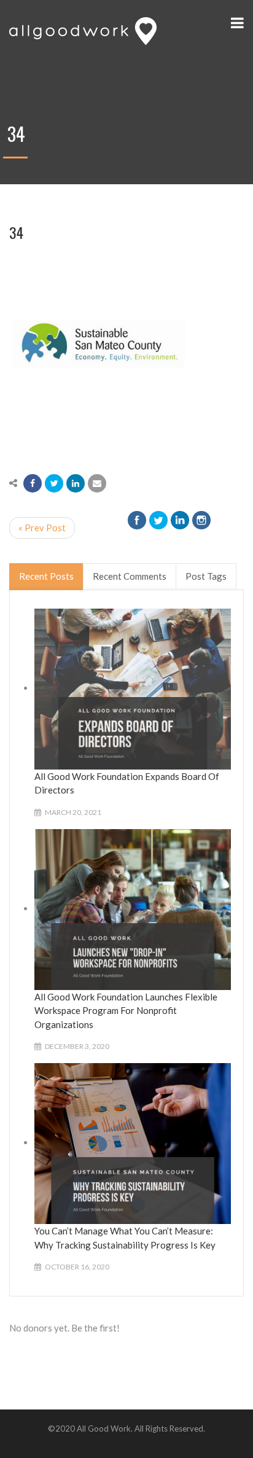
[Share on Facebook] (32, 483)
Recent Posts (46, 576)
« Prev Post (42, 527)
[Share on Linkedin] (75, 483)
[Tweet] (54, 483)
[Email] (97, 483)
